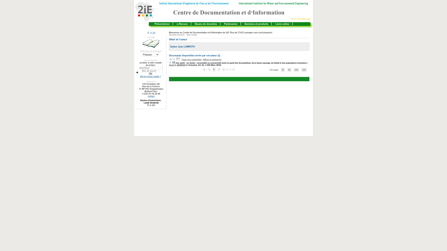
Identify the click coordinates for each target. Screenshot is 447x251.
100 (296, 70)
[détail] (170, 62)
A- (148, 32)
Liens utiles (282, 23)
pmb (248, 79)
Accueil (151, 37)
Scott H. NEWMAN (177, 65)
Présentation (162, 23)
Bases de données (206, 23)
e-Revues (182, 23)
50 (289, 70)
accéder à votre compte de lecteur (151, 64)
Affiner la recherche (212, 59)
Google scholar (234, 79)
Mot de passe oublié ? (150, 76)
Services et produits (256, 23)
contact (151, 96)
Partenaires (230, 23)
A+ (154, 32)
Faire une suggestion (192, 59)
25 (283, 70)
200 (304, 70)
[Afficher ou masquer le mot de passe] (137, 72)
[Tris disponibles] (178, 59)
